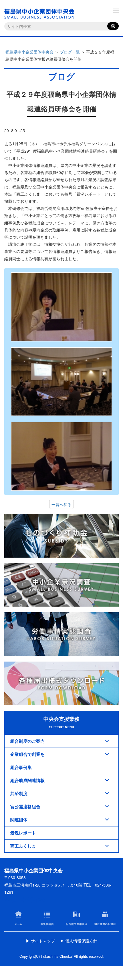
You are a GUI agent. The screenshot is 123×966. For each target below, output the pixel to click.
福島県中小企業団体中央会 (29, 52)
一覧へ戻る (61, 504)
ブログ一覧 (70, 52)
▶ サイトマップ (40, 941)
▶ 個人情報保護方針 (78, 941)
